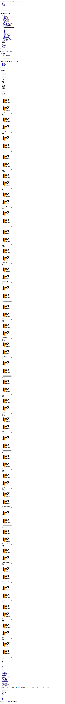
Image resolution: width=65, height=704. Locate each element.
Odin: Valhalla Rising (8, 34)
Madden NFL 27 (7, 25)
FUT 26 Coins (4, 679)
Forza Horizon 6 (7, 26)
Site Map (3, 691)
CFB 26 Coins (4, 677)
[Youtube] (2, 697)
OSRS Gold (4, 675)
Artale (6, 32)
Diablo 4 (6, 19)
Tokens (4, 65)
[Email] (2, 699)
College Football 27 (8, 24)
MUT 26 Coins (4, 680)
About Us (3, 5)
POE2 (6, 18)
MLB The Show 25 (8, 36)
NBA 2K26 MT (4, 678)
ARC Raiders (7, 20)
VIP (3, 46)
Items (3, 41)
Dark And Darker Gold (5, 676)
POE (6, 22)
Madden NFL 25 (7, 35)
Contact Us (4, 45)
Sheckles (4, 64)
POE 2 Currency (4, 685)
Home (3, 2)
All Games (6, 40)
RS (5, 16)
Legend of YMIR (7, 38)
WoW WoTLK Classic (8, 39)
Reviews (3, 4)
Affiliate (3, 47)
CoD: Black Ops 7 (8, 23)
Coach (3, 43)
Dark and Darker (7, 28)
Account (3, 42)
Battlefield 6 (7, 37)
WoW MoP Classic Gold (6, 673)
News (3, 3)
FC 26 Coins (4, 672)
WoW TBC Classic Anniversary (10, 27)
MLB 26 (6, 21)
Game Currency (4, 15)
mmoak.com (10, 701)
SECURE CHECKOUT (8, 51)
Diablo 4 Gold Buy (5, 683)
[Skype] (2, 698)
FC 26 (6, 17)
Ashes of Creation (8, 33)
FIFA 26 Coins (4, 674)
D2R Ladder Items (5, 681)
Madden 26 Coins (5, 682)
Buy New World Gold (5, 684)
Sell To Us (3, 44)
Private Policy (4, 692)
